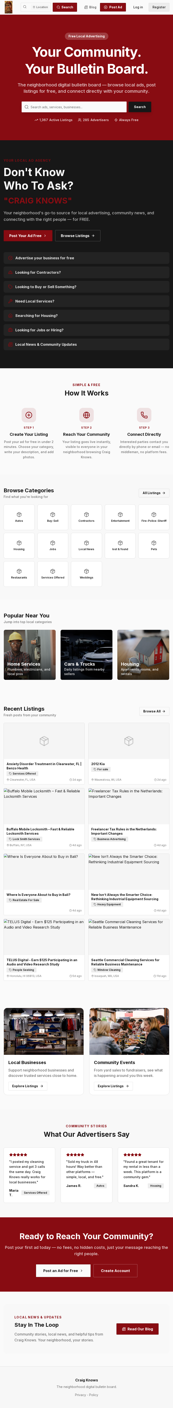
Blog (92, 7)
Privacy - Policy (86, 1395)
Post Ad (115, 7)
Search (67, 7)
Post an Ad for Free (60, 1270)
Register (159, 7)
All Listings (152, 493)
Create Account (115, 1270)
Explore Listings (25, 1086)
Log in (138, 7)
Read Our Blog (140, 1329)
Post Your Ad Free (25, 235)
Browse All (152, 711)
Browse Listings (75, 235)
